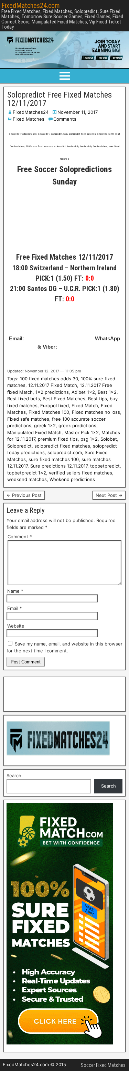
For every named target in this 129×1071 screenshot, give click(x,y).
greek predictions (77, 425)
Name (15, 591)
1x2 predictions (52, 392)
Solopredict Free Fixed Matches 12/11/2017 (59, 99)
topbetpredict (105, 466)
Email (14, 608)
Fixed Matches (28, 119)
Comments (64, 119)
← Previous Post (24, 495)
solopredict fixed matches (62, 446)
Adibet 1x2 (83, 392)
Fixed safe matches (28, 419)
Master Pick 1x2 (81, 432)
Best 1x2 (107, 392)
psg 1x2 (89, 439)
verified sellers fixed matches (80, 473)
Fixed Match (85, 405)
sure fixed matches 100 (54, 459)
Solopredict (19, 446)
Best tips (97, 398)
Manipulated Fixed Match (34, 432)
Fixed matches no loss (96, 412)
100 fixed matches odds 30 (49, 378)
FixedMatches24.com (30, 5)
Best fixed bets (23, 398)
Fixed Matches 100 (49, 412)
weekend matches (27, 479)
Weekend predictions (72, 479)
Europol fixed (54, 405)
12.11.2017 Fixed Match (52, 385)
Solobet (108, 439)
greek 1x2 (45, 425)
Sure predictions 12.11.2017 (58, 466)
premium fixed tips (58, 439)
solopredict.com (64, 452)
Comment (20, 536)
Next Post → (109, 495)
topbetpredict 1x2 (26, 473)
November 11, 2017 (77, 112)
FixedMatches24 (31, 112)
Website (15, 626)
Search (14, 775)
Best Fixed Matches (64, 398)
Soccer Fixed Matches (103, 1065)
